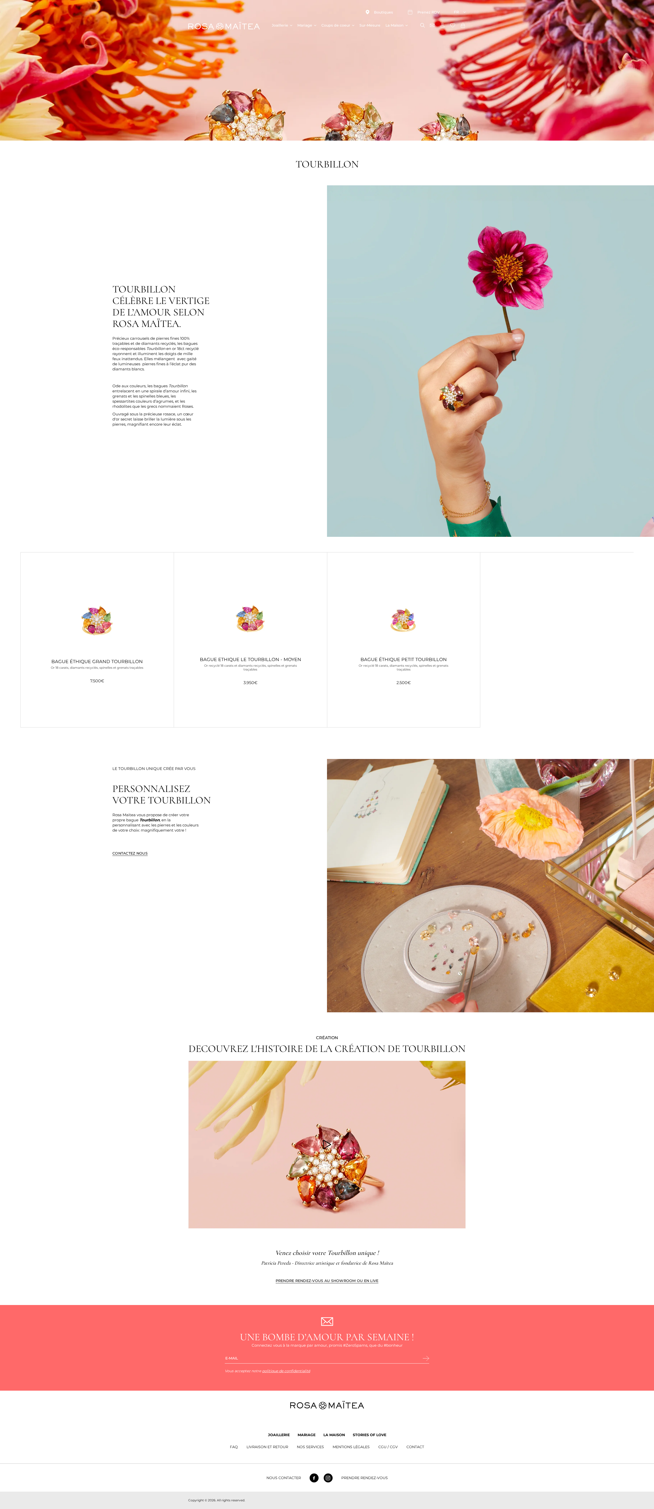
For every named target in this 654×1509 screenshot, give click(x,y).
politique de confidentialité (286, 1371)
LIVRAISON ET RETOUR (267, 1447)
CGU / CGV (388, 1447)
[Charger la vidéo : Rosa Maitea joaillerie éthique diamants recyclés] (327, 1144)
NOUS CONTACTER (283, 1478)
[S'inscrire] (426, 1358)
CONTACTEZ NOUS (130, 853)
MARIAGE (307, 1435)
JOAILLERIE (279, 1435)
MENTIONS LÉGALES (351, 1447)
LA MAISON (334, 1435)
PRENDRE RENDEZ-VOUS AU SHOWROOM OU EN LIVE (327, 1280)
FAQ (234, 1447)
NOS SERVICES (310, 1447)
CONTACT (415, 1447)
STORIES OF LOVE (369, 1435)
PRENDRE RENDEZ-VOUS (364, 1478)
